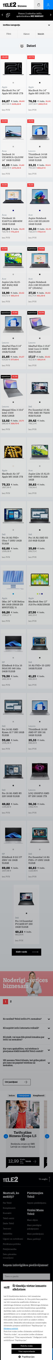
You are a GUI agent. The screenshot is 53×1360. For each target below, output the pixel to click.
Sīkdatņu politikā (11, 1329)
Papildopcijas (28, 1356)
